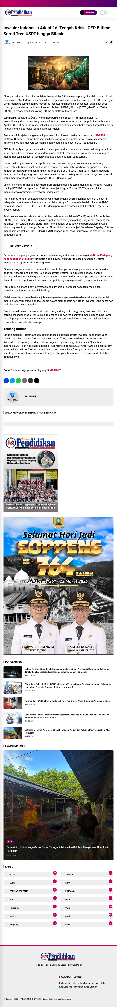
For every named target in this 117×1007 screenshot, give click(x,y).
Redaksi (39, 965)
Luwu (88, 882)
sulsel (88, 924)
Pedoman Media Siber (55, 965)
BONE (32, 874)
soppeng (32, 924)
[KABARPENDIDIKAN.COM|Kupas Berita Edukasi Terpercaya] (19, 14)
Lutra (32, 882)
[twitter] (9, 3)
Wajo (10, 841)
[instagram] (14, 3)
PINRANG (88, 890)
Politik (88, 899)
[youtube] (19, 3)
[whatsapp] (18, 380)
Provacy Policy (75, 965)
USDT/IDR (99, 135)
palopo (32, 915)
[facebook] (5, 3)
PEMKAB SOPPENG (32, 890)
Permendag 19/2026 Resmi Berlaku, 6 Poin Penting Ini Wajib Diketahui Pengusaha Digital (68, 701)
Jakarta (88, 874)
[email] (30, 380)
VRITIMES (55, 370)
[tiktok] (23, 3)
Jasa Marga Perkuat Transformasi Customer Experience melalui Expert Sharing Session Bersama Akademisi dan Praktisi (67, 716)
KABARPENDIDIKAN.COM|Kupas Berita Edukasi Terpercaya (45, 999)
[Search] (112, 3)
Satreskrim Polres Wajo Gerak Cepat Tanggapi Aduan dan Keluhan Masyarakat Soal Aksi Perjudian (67, 731)
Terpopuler (32, 907)
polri (88, 915)
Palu (32, 899)
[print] (24, 380)
